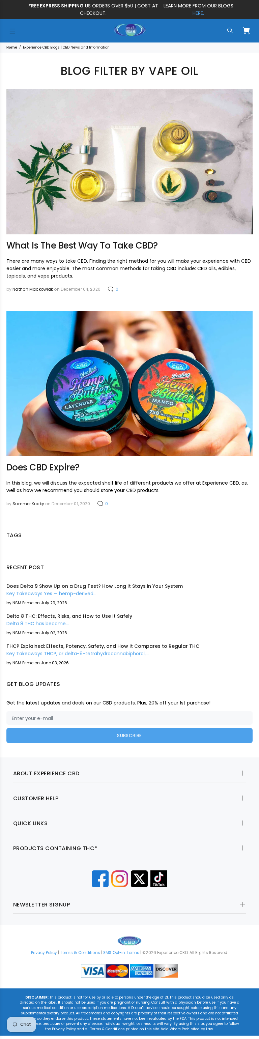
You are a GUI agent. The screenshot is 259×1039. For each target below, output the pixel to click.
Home (11, 47)
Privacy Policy (44, 952)
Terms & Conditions (80, 952)
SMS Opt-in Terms (121, 952)
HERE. (198, 13)
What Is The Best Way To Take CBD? (82, 245)
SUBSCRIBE (129, 735)
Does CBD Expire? (43, 467)
